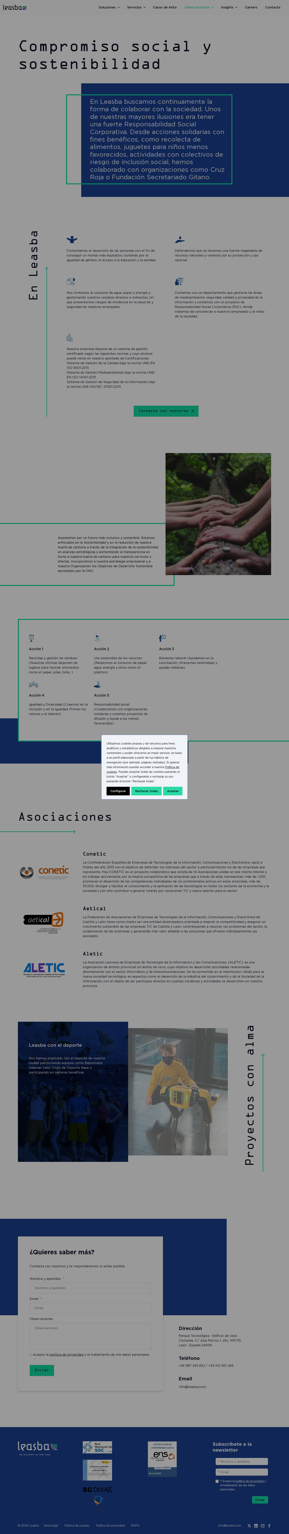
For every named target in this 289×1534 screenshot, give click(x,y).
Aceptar (173, 791)
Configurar (118, 791)
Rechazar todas (146, 791)
